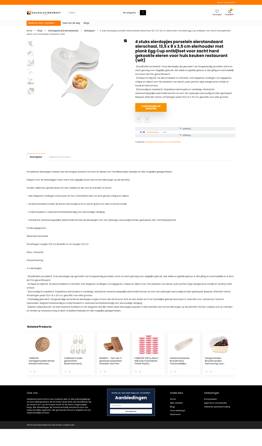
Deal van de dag (71, 23)
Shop (39, 30)
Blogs (86, 23)
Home (29, 30)
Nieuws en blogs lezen (226, 2)
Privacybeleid (210, 399)
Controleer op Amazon (151, 107)
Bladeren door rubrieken (41, 23)
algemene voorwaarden (215, 403)
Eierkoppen (89, 30)
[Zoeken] (143, 12)
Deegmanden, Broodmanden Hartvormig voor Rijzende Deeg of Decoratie (214, 363)
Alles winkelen (176, 403)
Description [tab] (36, 157)
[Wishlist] (217, 11)
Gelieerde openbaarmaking (217, 406)
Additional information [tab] (59, 157)
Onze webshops (177, 410)
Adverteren (175, 414)
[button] (125, 40)
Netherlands (153, 132)
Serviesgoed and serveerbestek (63, 30)
